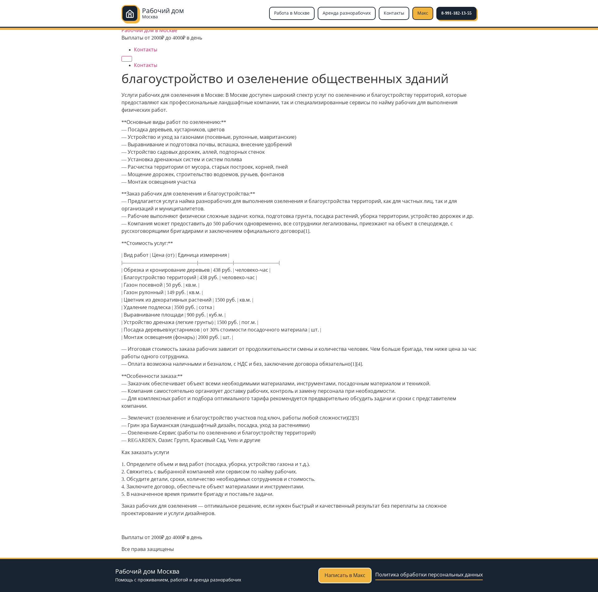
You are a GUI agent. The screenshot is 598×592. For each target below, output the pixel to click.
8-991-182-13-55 (456, 13)
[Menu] (126, 59)
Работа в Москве (292, 13)
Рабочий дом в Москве (149, 30)
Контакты (394, 13)
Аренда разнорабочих (347, 13)
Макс (422, 13)
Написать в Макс (345, 575)
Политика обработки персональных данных (429, 574)
